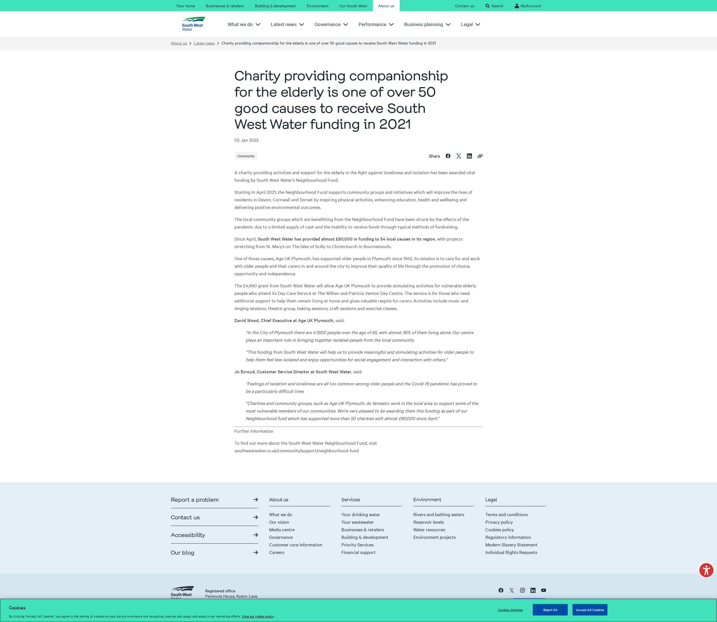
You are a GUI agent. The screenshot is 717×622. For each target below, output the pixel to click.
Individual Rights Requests (511, 552)
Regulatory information (508, 537)
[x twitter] (511, 590)
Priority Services (357, 544)
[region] (358, 610)
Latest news (204, 43)
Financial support (358, 552)
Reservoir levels (428, 522)
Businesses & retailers (362, 529)
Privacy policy (499, 522)
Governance (281, 537)
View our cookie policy (258, 616)
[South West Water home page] (196, 23)
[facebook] (501, 590)
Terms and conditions (506, 514)
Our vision (279, 522)
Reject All (550, 609)
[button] (706, 570)
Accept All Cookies (590, 609)
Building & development (364, 537)
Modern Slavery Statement (511, 544)
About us (179, 43)
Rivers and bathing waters (438, 514)
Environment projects (434, 537)
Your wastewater (357, 522)
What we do (280, 514)
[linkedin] (533, 590)
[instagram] (522, 590)
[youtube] (543, 590)
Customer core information (295, 544)
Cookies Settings (510, 609)
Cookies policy (499, 529)
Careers (276, 552)
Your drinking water (360, 514)
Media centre (282, 529)
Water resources (429, 529)
